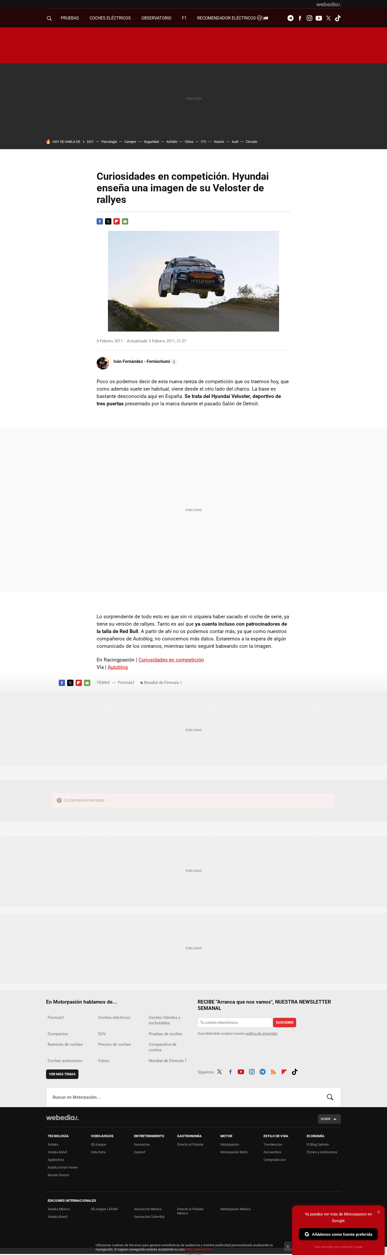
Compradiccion (275, 1160)
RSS (273, 1071)
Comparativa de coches (162, 1047)
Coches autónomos (65, 1060)
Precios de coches (114, 1044)
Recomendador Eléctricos (227, 18)
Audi (235, 142)
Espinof (139, 1152)
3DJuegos (98, 1144)
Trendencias (273, 1144)
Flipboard (116, 221)
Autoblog (118, 667)
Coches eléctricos (114, 1017)
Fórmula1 (126, 682)
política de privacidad (261, 1033)
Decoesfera (272, 1152)
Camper (130, 142)
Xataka (53, 1144)
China (189, 142)
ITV (203, 142)
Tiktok (338, 18)
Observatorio (156, 18)
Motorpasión (229, 1144)
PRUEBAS (70, 18)
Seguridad (151, 142)
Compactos (58, 1034)
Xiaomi (219, 142)
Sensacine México (147, 1209)
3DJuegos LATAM (104, 1209)
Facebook (300, 18)
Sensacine (142, 1144)
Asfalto (171, 142)
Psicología (109, 142)
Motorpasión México (235, 1209)
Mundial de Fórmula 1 (163, 682)
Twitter (328, 18)
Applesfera (56, 1160)
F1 (184, 18)
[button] (144, 361)
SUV (102, 1034)
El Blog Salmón (318, 1144)
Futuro (104, 1060)
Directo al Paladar (190, 1144)
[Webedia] (328, 4)
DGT (90, 142)
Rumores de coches (65, 1044)
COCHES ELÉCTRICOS (110, 18)
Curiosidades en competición (171, 660)
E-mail (125, 221)
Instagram (309, 18)
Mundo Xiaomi (58, 1175)
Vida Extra (98, 1152)
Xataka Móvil (57, 1152)
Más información (198, 1249)
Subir (325, 1119)
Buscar (330, 1097)
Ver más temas (62, 1074)
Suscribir (284, 1022)
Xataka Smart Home (63, 1167)
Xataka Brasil (57, 1217)
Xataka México (59, 1209)
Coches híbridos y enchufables (164, 1020)
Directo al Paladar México (190, 1211)
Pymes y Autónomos (322, 1152)
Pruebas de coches (165, 1034)
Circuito (251, 142)
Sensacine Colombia (149, 1217)
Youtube (319, 18)
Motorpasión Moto (233, 1152)
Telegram (290, 18)
